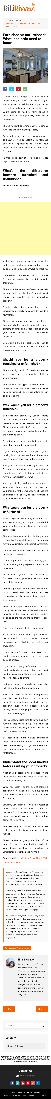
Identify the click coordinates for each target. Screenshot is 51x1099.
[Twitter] (17, 1083)
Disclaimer (37, 1093)
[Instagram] (33, 1083)
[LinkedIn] (38, 1083)
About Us (12, 1093)
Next (40, 1009)
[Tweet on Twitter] (11, 89)
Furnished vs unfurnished (18, 948)
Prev (10, 1009)
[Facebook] (12, 1083)
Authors (29, 1093)
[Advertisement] (25, 228)
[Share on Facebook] (5, 89)
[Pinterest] (28, 1083)
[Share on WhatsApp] (25, 89)
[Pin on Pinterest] (18, 89)
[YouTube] (23, 1083)
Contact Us (21, 1093)
